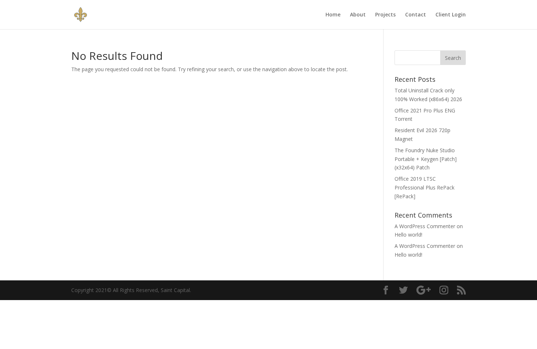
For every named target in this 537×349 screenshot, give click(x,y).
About (358, 15)
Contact (415, 15)
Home (332, 15)
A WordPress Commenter (425, 226)
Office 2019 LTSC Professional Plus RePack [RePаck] (424, 187)
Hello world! (408, 234)
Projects (385, 15)
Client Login (450, 15)
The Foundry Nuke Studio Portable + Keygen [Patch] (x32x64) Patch (426, 159)
